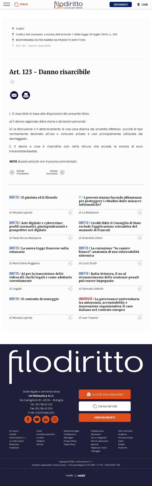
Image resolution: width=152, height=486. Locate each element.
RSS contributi (125, 431)
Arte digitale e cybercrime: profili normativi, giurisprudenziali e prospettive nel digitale (38, 226)
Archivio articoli (125, 437)
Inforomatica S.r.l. (18, 437)
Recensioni (96, 434)
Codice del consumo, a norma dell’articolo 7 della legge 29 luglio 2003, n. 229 (66, 34)
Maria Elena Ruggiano (25, 263)
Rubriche (122, 447)
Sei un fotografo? (99, 437)
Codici (20, 28)
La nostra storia (16, 441)
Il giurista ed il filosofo (39, 197)
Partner (40, 444)
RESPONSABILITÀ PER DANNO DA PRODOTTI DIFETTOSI (50, 40)
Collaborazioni (97, 431)
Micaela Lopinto (22, 212)
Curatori (40, 437)
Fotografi (41, 441)
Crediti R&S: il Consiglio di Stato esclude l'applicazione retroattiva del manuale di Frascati (110, 226)
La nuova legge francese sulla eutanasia (39, 250)
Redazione (14, 444)
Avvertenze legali (71, 431)
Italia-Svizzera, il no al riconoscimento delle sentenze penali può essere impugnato (109, 277)
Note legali (68, 437)
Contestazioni (70, 434)
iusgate (17, 288)
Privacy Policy (70, 441)
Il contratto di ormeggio (40, 299)
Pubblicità (14, 447)
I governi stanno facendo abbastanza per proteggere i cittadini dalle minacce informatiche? (110, 201)
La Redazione (90, 212)
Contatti (12, 434)
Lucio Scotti (89, 263)
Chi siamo (13, 431)
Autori (39, 431)
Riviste (121, 444)
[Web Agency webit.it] (80, 475)
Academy (122, 434)
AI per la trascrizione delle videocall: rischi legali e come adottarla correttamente (40, 277)
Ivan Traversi (90, 317)
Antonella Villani (92, 238)
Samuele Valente (92, 288)
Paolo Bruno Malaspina (26, 238)
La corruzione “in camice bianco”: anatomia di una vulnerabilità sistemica (109, 251)
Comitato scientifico (46, 434)
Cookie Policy (69, 444)
